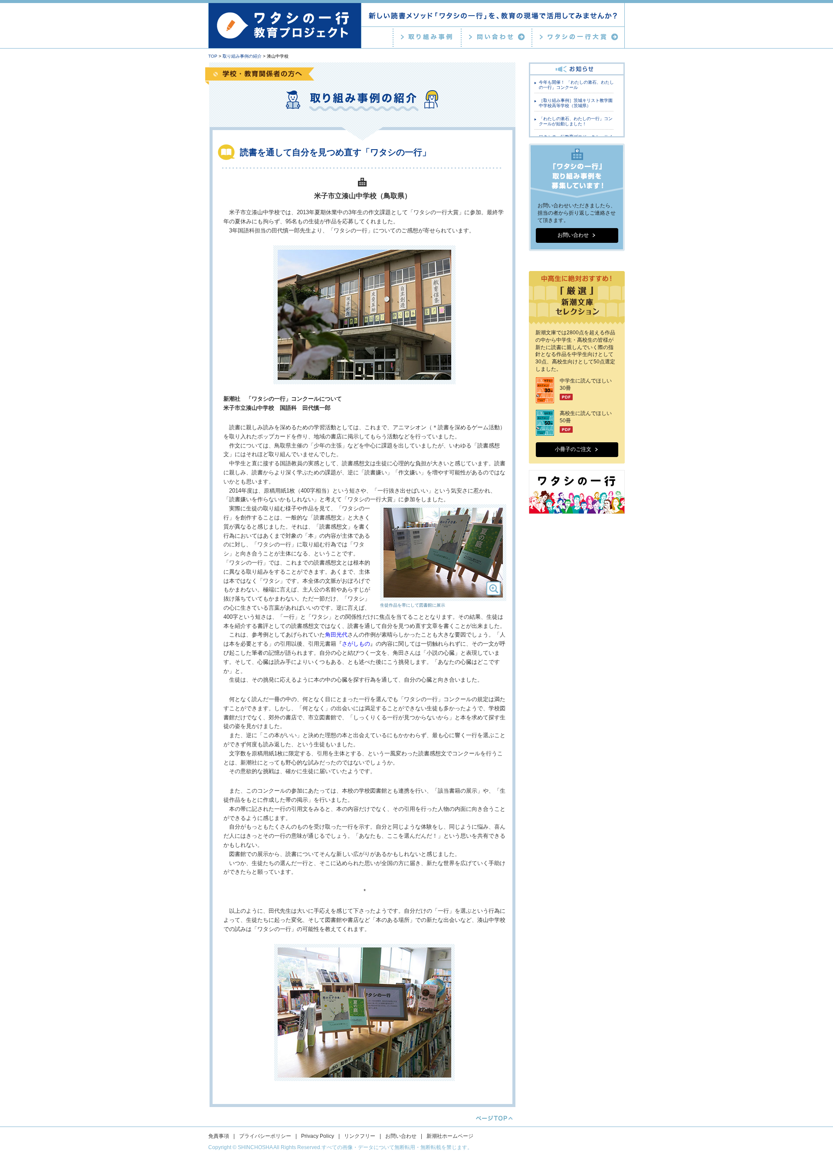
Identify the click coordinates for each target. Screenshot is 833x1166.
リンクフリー (359, 1136)
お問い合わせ (573, 235)
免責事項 (218, 1136)
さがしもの (356, 643)
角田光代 (336, 634)
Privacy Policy (317, 1136)
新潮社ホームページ (449, 1136)
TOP (212, 56)
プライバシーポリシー (265, 1136)
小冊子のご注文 (573, 449)
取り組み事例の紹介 (242, 56)
